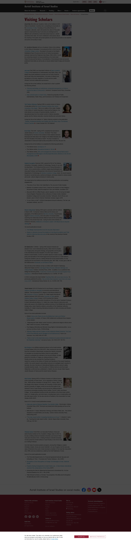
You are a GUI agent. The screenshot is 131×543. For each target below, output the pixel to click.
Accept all (81, 536)
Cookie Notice (54, 539)
